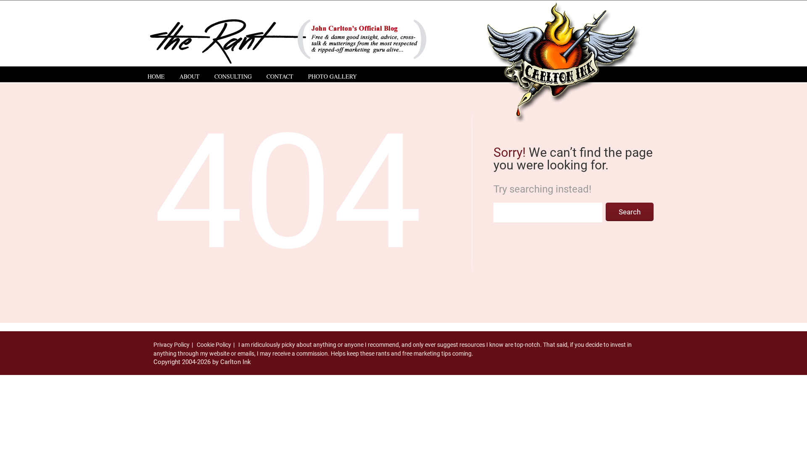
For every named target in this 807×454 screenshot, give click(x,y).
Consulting (233, 76)
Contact (279, 76)
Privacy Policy (171, 344)
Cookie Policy (214, 344)
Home (156, 76)
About (189, 76)
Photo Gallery (332, 76)
